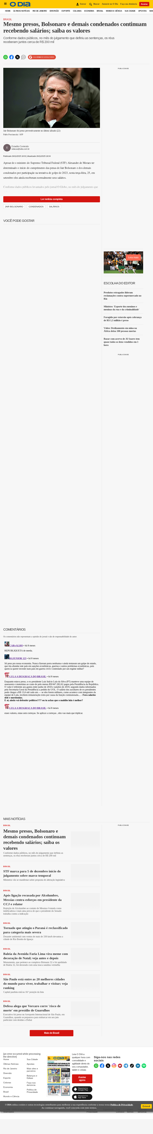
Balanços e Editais (32, 1076)
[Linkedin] (138, 1065)
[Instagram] (114, 1065)
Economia (89, 11)
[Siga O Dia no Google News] (42, 57)
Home (7, 11)
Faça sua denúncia (128, 4)
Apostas (142, 11)
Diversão (54, 11)
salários (54, 206)
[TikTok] (132, 1065)
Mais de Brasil (51, 1033)
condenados (36, 206)
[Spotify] (144, 1065)
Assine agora (82, 1078)
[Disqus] (51, 677)
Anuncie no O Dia (110, 4)
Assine (144, 4)
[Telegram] (126, 1065)
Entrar (83, 4)
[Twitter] (108, 1065)
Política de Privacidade (32, 1090)
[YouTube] (120, 1065)
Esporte (66, 11)
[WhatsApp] (96, 1065)
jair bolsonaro (14, 206)
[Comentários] (23, 57)
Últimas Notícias (21, 11)
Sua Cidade (130, 11)
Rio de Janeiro (40, 11)
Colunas (77, 11)
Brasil (100, 11)
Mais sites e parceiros (32, 1069)
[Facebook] (102, 1065)
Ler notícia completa (51, 199)
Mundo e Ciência (114, 11)
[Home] (20, 6)
